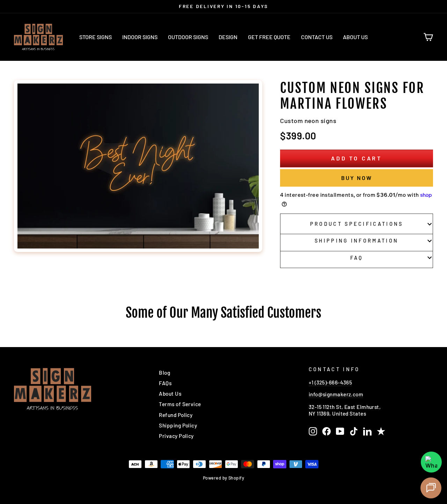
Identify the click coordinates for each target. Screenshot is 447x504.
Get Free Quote (269, 37)
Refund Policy (175, 415)
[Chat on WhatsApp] (431, 462)
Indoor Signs (139, 37)
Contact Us (316, 37)
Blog (164, 372)
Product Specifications (356, 224)
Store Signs (95, 37)
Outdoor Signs (188, 37)
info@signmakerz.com (336, 394)
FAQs (165, 383)
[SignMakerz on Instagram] (313, 431)
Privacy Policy (176, 436)
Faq (356, 258)
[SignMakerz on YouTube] (340, 431)
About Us (355, 37)
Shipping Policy (178, 425)
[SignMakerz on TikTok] (354, 431)
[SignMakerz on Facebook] (326, 431)
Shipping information (356, 241)
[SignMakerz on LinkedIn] (367, 431)
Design (228, 37)
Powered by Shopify (223, 478)
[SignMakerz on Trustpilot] (381, 431)
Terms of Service (180, 404)
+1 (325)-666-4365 (330, 382)
